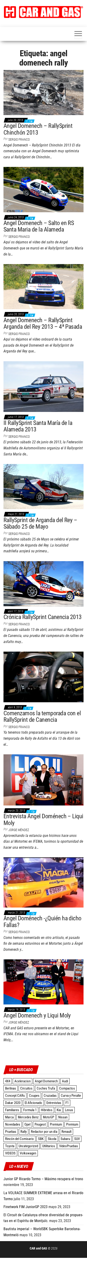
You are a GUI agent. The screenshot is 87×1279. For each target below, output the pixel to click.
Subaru (65, 1139)
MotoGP (48, 1117)
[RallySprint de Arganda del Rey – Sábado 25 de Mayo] (43, 486)
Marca (9, 1117)
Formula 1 (30, 1110)
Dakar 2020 (12, 1103)
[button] (43, 12)
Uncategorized (28, 1146)
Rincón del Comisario (19, 1139)
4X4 (7, 1081)
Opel (27, 1124)
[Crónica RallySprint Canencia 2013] (43, 583)
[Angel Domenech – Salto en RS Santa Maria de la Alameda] (43, 189)
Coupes (34, 1095)
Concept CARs (15, 1095)
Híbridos (46, 1110)
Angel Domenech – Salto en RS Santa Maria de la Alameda (38, 226)
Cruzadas (50, 1095)
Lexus (69, 1110)
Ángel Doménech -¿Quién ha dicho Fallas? (42, 921)
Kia (59, 1110)
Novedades (12, 1124)
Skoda (52, 1139)
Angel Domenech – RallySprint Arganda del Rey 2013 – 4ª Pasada (42, 323)
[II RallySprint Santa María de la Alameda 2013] (43, 386)
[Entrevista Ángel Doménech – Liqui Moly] (43, 780)
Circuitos (26, 1088)
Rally (23, 1132)
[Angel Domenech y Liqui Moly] (43, 982)
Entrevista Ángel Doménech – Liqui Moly (43, 819)
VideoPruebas (68, 1146)
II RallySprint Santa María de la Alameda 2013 (37, 426)
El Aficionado (33, 1103)
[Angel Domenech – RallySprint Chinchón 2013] (43, 92)
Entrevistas (53, 1103)
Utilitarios (48, 1146)
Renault (66, 1132)
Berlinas (10, 1088)
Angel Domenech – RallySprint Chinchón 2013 (37, 129)
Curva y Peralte (71, 1095)
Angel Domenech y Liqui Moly (37, 1015)
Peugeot (40, 1124)
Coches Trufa (46, 1088)
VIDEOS (10, 1153)
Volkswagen (28, 1153)
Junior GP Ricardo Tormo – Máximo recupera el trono (43, 1179)
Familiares (12, 1110)
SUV (77, 1139)
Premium (56, 1124)
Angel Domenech (46, 1081)
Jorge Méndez (18, 830)
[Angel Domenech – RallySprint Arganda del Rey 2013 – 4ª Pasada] (43, 286)
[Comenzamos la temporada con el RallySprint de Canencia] (43, 677)
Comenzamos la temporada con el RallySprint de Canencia (42, 716)
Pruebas (10, 1132)
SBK (41, 1139)
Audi (65, 1081)
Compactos (67, 1088)
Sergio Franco (19, 139)
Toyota (9, 1146)
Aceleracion (22, 1081)
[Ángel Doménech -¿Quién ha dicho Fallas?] (43, 882)
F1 (67, 1103)
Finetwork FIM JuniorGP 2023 (25, 1207)
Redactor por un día (44, 1132)
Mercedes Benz (28, 1117)
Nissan (63, 1117)
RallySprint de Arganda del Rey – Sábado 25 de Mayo (40, 523)
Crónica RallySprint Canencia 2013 (42, 616)
